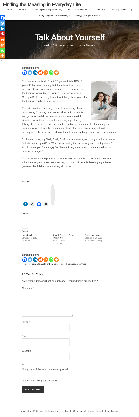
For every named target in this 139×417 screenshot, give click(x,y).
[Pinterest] (2, 34)
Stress (57, 264)
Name (26, 321)
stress (83, 264)
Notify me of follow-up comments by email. (45, 369)
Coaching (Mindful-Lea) (121, 9)
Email (26, 336)
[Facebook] (24, 72)
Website (26, 351)
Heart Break (27, 235)
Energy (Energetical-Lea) (87, 15)
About (21, 9)
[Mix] (45, 72)
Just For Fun (47, 264)
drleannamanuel (66, 45)
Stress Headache (92, 235)
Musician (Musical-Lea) (78, 9)
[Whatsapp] (51, 72)
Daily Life (36, 264)
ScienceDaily (73, 264)
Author (100, 9)
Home (10, 9)
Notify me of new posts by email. (40, 380)
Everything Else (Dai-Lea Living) (53, 15)
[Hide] (1, 61)
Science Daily (58, 93)
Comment (28, 288)
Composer (78, 411)
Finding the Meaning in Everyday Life (42, 4)
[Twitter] (30, 72)
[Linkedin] (35, 72)
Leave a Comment (86, 45)
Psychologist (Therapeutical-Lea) (47, 9)
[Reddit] (40, 72)
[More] (56, 72)
